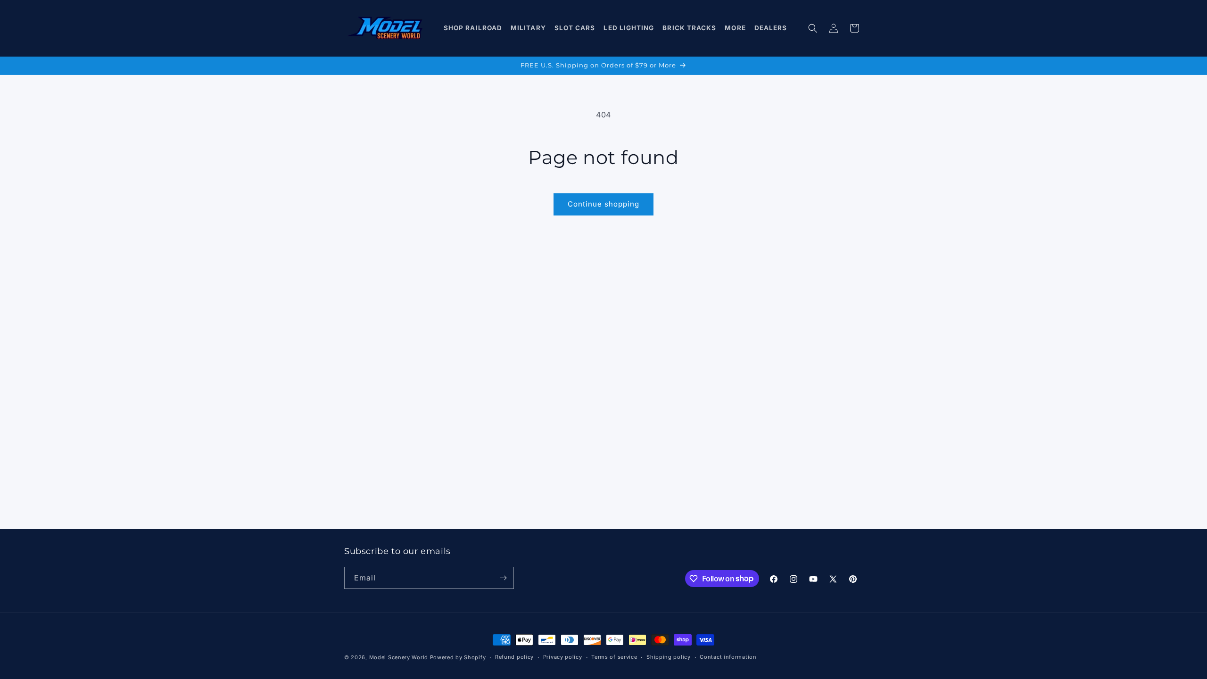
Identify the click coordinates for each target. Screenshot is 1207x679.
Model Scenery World (398, 657)
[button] (473, 28)
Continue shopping (603, 203)
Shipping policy (668, 657)
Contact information (728, 657)
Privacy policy (562, 657)
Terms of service (614, 657)
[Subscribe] (503, 578)
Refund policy (514, 657)
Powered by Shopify (458, 657)
